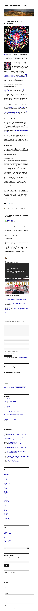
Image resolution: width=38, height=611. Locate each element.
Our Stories (6, 529)
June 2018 (5, 495)
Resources (5, 536)
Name (5, 337)
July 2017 (5, 506)
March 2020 (6, 480)
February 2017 (6, 513)
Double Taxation (16, 208)
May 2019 (5, 487)
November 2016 (7, 517)
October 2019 (6, 484)
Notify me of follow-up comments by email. (11, 351)
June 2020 (5, 478)
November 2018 (7, 492)
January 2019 (6, 489)
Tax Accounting (7, 431)
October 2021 (6, 471)
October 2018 (6, 493)
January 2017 (6, 514)
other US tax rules (15, 112)
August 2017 (6, 505)
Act (5, 600)
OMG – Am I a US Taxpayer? (13, 442)
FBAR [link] (5, 149)
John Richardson (10, 220)
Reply (6, 253)
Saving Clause (9, 440)
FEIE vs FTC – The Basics (8, 416)
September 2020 (7, 475)
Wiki (5, 595)
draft (5, 58)
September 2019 (7, 486)
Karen (6, 208)
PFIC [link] (13, 111)
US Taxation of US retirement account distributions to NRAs (15, 411)
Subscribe (6, 565)
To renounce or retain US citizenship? (11, 419)
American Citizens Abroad (8, 76)
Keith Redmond (13, 75)
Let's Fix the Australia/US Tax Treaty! (16, 5)
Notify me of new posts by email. (10, 353)
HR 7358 (5, 54)
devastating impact (7, 111)
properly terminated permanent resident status (17, 107)
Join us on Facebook (7, 540)
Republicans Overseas (18, 76)
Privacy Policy (6, 541)
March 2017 (6, 511)
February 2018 (6, 500)
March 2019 (6, 488)
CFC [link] (14, 111)
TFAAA (21, 208)
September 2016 (7, 519)
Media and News (7, 535)
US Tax (24, 208)
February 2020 (6, 482)
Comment (6, 323)
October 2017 (6, 504)
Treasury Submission (7, 398)
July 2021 (5, 473)
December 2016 (6, 515)
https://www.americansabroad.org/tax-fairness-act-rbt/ (15, 303)
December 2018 (6, 491)
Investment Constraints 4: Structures (16, 443)
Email (5, 342)
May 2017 (5, 509)
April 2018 (5, 497)
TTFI (22, 208)
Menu (32, 6)
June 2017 (5, 508)
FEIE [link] (11, 90)
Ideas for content (7, 532)
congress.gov (6, 59)
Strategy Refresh (7, 406)
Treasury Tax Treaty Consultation (10, 401)
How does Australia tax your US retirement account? (13, 414)
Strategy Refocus (7, 409)
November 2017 (6, 502)
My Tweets (6, 576)
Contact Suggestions (15, 461)
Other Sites (6, 537)
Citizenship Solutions (19, 57)
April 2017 (5, 510)
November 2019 (7, 483)
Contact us (6, 538)
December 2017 (6, 501)
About (6, 602)
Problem (8, 462)
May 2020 (5, 479)
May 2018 (5, 496)
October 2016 (6, 518)
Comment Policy (7, 531)
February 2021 (6, 474)
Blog (5, 597)
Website (5, 346)
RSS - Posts (6, 585)
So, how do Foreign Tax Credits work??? (11, 403)
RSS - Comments (7, 587)
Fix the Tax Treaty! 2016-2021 (10, 389)
